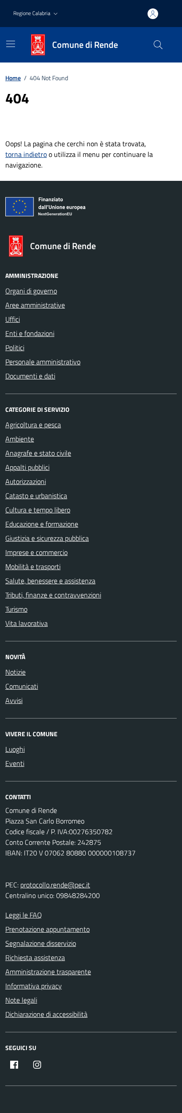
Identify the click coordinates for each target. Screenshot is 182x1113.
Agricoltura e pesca (33, 424)
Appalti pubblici (27, 467)
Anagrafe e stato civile (38, 453)
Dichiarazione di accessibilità (46, 1014)
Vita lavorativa (26, 623)
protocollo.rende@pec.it (55, 884)
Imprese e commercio (36, 552)
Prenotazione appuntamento (47, 929)
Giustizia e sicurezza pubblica (47, 538)
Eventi (14, 763)
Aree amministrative (35, 305)
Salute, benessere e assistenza (50, 580)
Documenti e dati (30, 376)
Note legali (21, 1000)
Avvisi (14, 700)
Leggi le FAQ (23, 915)
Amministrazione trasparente (48, 971)
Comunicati (21, 686)
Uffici (12, 319)
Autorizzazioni (25, 481)
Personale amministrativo (42, 361)
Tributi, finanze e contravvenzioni (53, 595)
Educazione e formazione (41, 524)
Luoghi (15, 749)
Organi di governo (31, 290)
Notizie (15, 672)
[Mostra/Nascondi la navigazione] (10, 44)
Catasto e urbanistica (36, 495)
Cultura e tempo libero (37, 509)
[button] (36, 13)
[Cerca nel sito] (158, 44)
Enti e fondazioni (29, 333)
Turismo (16, 609)
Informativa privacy (33, 985)
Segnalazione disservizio (40, 943)
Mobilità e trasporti (33, 566)
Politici (14, 347)
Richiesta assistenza (35, 957)
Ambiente (19, 438)
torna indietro (26, 154)
